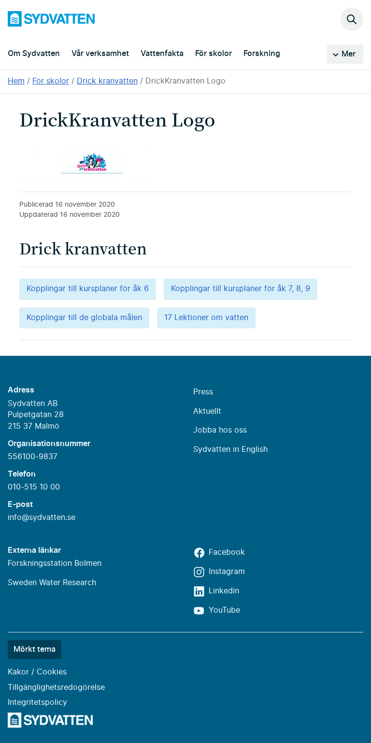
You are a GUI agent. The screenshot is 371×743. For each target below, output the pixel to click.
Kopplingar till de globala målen (84, 318)
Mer (349, 54)
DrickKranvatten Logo (185, 81)
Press (203, 392)
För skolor (213, 53)
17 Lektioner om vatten (206, 318)
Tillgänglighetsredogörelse (56, 687)
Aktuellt (207, 411)
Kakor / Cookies (37, 672)
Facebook (227, 552)
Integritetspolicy (37, 702)
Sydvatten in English (230, 449)
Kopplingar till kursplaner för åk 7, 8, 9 (240, 289)
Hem (16, 81)
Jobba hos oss (220, 430)
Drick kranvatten (107, 81)
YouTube (224, 610)
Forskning (261, 53)
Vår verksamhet (100, 53)
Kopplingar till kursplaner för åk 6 (88, 289)
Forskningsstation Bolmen (54, 563)
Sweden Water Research (52, 583)
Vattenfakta (162, 53)
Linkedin (224, 591)
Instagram (227, 571)
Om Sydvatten (34, 53)
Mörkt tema (35, 649)
